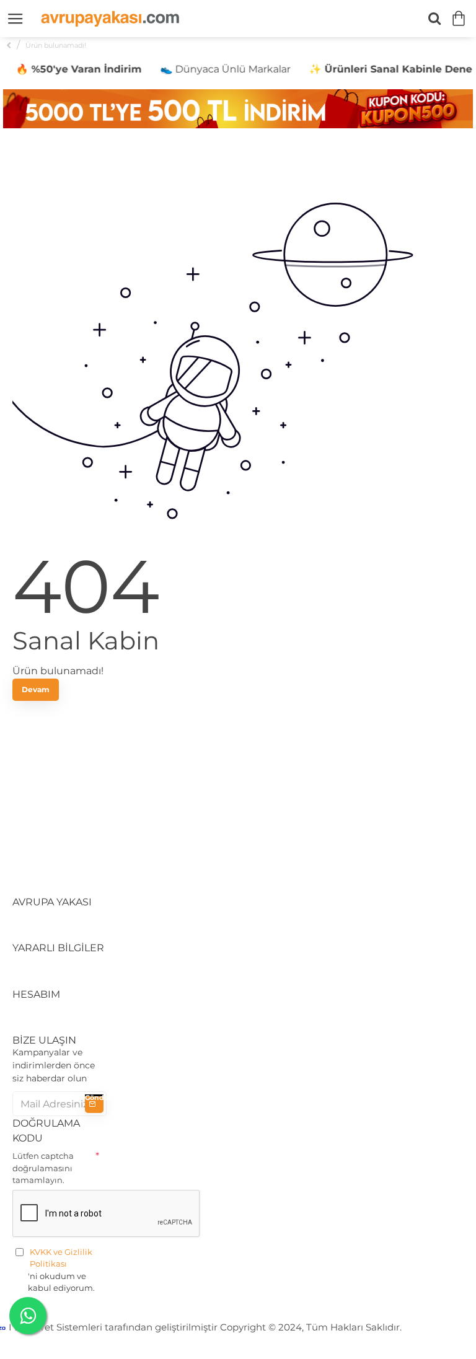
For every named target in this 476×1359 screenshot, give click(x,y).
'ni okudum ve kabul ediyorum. (61, 1270)
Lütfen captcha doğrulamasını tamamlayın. (43, 1168)
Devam (36, 689)
